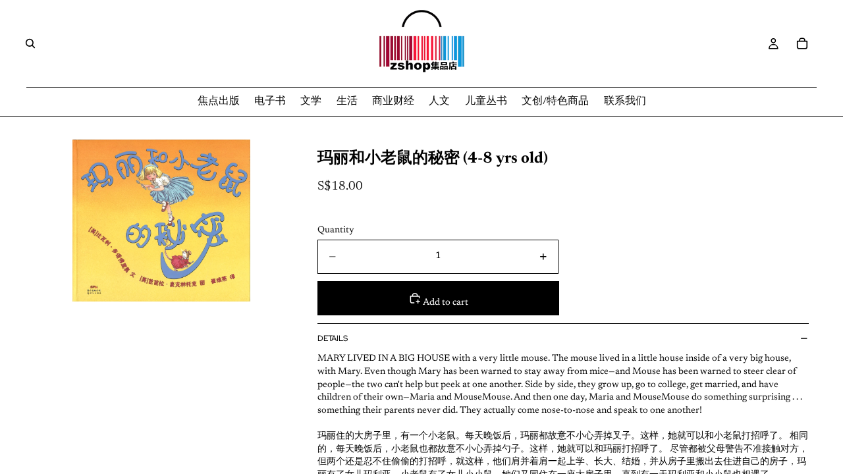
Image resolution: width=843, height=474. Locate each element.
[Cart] (802, 43)
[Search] (30, 43)
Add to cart (445, 302)
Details (332, 338)
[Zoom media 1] (161, 221)
